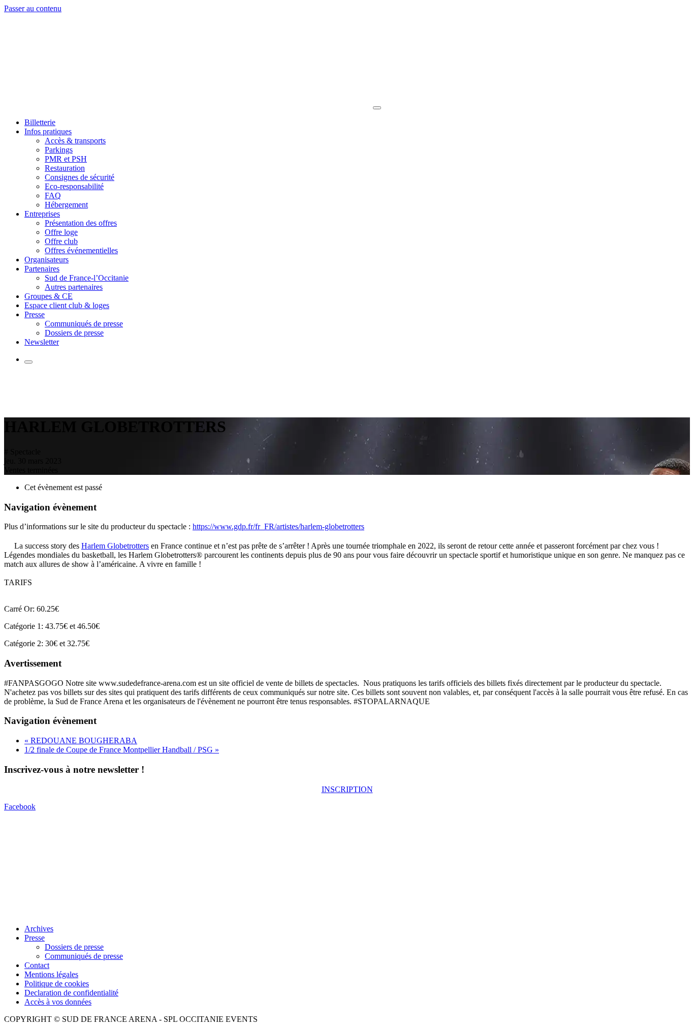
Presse (34, 314)
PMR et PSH (66, 159)
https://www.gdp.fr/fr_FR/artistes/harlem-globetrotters (278, 526)
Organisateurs (46, 259)
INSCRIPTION (347, 789)
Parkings (59, 149)
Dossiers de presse (74, 332)
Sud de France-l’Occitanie (87, 278)
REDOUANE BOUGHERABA (80, 740)
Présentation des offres (81, 223)
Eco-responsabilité (74, 186)
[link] (115, 545)
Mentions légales (51, 974)
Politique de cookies (56, 983)
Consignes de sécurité (79, 177)
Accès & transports (75, 140)
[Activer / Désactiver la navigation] (377, 107)
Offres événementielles (81, 250)
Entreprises (42, 213)
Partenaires (41, 268)
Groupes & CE (48, 296)
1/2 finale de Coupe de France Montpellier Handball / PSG (121, 749)
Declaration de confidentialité (71, 992)
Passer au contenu (32, 8)
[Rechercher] (28, 362)
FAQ (53, 195)
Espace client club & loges (66, 305)
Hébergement (66, 204)
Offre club (61, 241)
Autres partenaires (74, 287)
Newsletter (41, 342)
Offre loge (61, 232)
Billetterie (39, 122)
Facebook (20, 806)
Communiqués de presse (84, 323)
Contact (36, 965)
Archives (38, 928)
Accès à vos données (57, 1001)
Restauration (65, 168)
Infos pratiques (48, 131)
